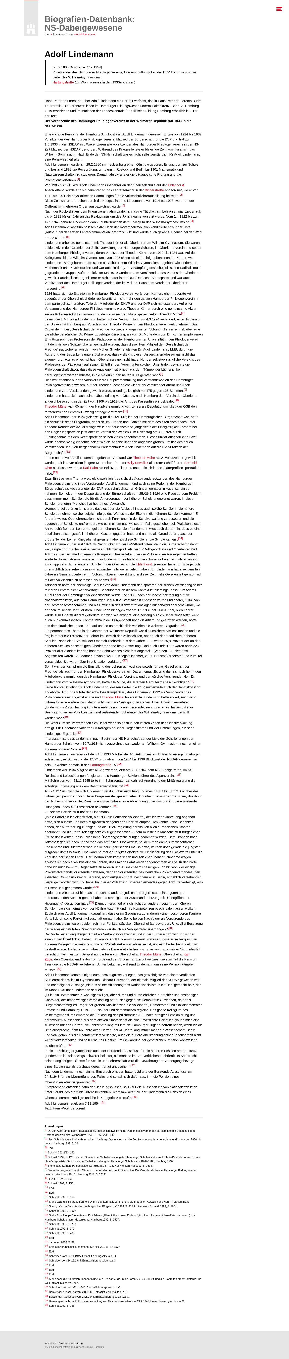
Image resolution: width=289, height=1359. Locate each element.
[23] (178, 774)
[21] (84, 748)
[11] (125, 411)
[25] (115, 805)
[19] (66, 716)
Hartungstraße (63, 82)
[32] (93, 1081)
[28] (170, 928)
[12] (68, 451)
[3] (123, 205)
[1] (78, 179)
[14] (180, 538)
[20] (79, 732)
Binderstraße (154, 190)
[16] (182, 624)
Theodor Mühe (55, 406)
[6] (63, 287)
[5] (67, 236)
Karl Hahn (90, 468)
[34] (103, 1102)
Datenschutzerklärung (71, 1343)
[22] (119, 763)
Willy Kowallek (137, 463)
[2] (181, 194)
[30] (70, 1044)
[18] (191, 681)
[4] (192, 221)
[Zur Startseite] (31, 27)
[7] (182, 313)
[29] (59, 968)
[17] (125, 660)
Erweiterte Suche (63, 34)
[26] (96, 886)
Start (47, 34)
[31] (133, 1065)
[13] (55, 472)
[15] (113, 578)
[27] (91, 902)
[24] (126, 785)
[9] (185, 389)
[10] (177, 400)
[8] (161, 374)
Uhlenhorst (176, 185)
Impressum (51, 1343)
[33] (135, 1096)
